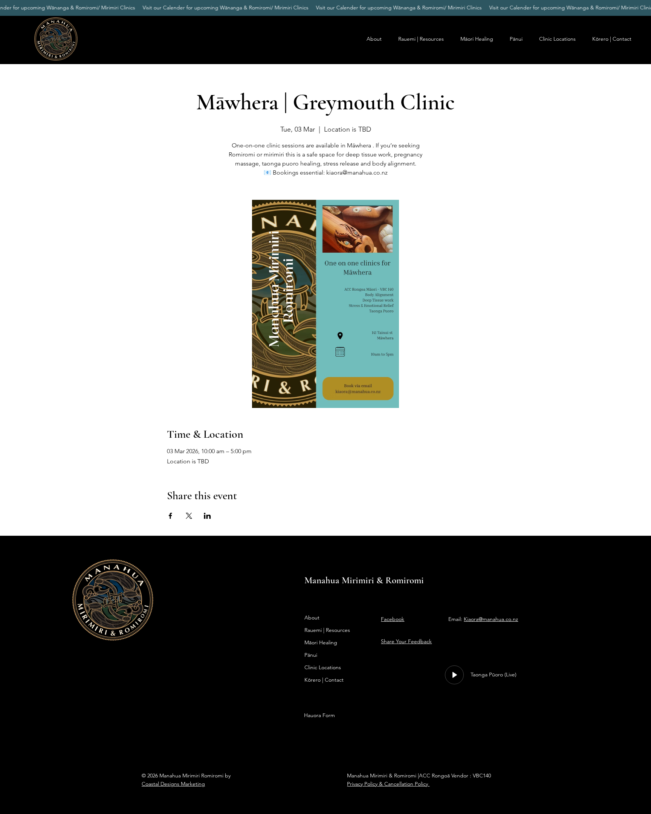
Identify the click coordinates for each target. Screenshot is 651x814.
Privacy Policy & (365, 783)
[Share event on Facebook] (170, 516)
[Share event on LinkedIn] (207, 516)
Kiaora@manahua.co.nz (491, 619)
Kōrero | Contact (324, 679)
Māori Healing (320, 642)
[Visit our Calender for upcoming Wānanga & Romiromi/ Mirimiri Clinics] (325, 8)
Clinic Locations (322, 667)
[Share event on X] (189, 516)
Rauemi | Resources (327, 630)
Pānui (310, 655)
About (311, 617)
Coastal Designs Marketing (173, 783)
